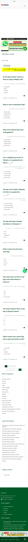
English (3, 385)
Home (2, 539)
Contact (17, 539)
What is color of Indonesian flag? (14, 104)
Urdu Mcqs (4, 398)
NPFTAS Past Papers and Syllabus (8, 441)
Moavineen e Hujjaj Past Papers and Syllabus (10, 431)
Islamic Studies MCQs (6, 379)
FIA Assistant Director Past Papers (8, 452)
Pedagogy (4, 394)
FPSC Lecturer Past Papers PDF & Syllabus (10, 446)
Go (20, 369)
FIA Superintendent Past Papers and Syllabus (10, 437)
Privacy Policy (12, 539)
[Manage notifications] (25, 539)
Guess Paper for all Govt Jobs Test (8, 411)
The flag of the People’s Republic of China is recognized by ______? (14, 192)
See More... (4, 413)
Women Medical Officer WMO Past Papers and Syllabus (12, 456)
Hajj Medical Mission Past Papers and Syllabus (11, 433)
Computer (4, 383)
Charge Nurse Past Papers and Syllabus (9, 448)
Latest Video (7, 475)
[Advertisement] (14, 23)
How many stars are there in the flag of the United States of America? (13, 279)
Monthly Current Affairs (6, 400)
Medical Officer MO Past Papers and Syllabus (10, 454)
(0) (23, 95)
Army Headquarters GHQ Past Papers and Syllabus (12, 428)
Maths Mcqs (4, 396)
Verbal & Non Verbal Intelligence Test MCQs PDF (11, 409)
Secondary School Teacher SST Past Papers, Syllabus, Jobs (13, 443)
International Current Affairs (7, 407)
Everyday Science (5, 392)
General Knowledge (6, 387)
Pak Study (4, 381)
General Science (5, 389)
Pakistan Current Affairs (6, 404)
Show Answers (7, 65)
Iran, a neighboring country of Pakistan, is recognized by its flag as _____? (13, 160)
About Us (6, 539)
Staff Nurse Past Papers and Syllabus (9, 450)
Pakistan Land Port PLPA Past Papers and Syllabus (11, 458)
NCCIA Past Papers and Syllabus (8, 439)
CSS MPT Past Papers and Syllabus (8, 435)
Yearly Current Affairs (6, 402)
